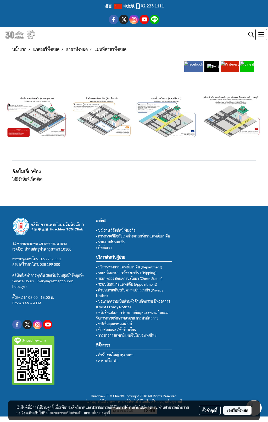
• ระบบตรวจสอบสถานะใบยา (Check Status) (129, 278)
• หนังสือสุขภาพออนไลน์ (114, 323)
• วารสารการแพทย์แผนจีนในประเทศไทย (126, 335)
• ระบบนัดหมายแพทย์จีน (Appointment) (126, 284)
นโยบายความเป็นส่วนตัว (64, 412)
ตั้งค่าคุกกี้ (209, 410)
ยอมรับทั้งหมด (237, 410)
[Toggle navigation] (261, 34)
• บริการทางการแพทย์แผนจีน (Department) (129, 266)
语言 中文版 (120, 5)
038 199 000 (50, 264)
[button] (249, 34)
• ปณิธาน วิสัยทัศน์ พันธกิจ (116, 230)
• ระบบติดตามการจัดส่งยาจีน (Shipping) (126, 272)
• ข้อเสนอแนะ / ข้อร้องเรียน (116, 329)
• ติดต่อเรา (104, 247)
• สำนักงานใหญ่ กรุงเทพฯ (114, 354)
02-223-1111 (50, 258)
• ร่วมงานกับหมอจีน (111, 241)
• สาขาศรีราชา (107, 360)
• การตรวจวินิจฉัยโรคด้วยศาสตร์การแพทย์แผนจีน (133, 236)
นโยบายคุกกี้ (101, 412)
